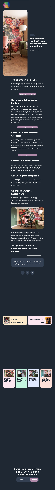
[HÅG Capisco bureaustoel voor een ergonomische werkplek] (46, 378)
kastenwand (18, 197)
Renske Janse (32, 49)
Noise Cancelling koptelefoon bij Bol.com (27, 127)
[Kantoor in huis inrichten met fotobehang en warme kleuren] (9, 378)
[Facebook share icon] (27, 273)
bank (35, 139)
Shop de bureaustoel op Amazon (27, 94)
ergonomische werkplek (31, 142)
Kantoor (32, 35)
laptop (12, 140)
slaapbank (17, 179)
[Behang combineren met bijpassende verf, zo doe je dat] (33, 378)
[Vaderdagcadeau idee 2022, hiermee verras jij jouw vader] (40, 320)
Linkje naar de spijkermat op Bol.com (27, 155)
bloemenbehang (23, 168)
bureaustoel (14, 147)
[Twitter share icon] (23, 273)
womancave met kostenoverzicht (34, 255)
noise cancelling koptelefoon (30, 120)
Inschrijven (34, 479)
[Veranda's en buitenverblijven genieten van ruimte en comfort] (15, 320)
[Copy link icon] (32, 273)
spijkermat (13, 150)
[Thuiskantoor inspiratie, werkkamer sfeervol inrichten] (21, 378)
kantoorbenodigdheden (16, 203)
